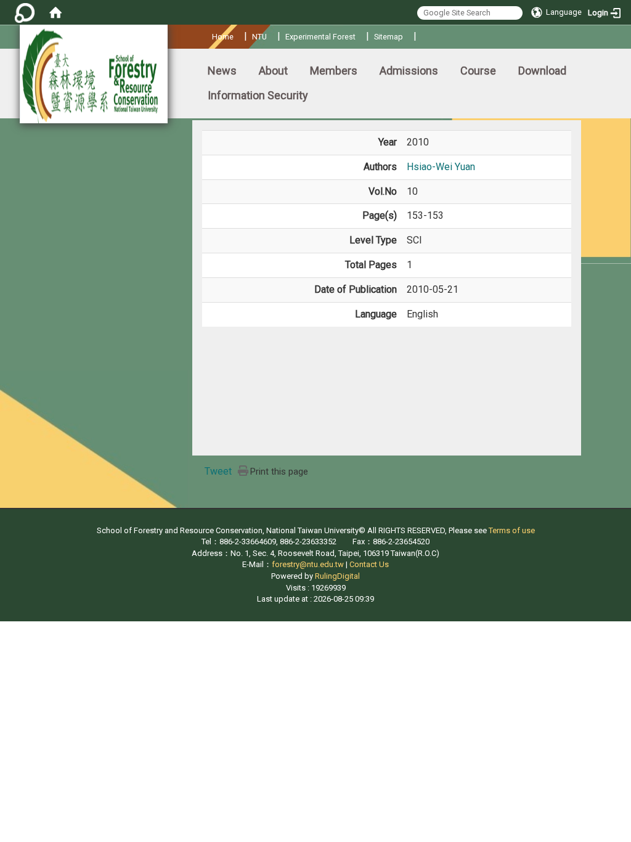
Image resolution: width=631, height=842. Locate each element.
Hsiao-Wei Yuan (441, 167)
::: (207, 34)
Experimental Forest (320, 36)
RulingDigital (337, 576)
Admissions (409, 70)
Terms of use (512, 530)
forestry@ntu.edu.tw (308, 564)
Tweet (218, 471)
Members (333, 70)
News (222, 70)
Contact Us (369, 564)
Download (542, 70)
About (273, 70)
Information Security (258, 95)
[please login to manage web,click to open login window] (24, 12)
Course (478, 70)
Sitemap (388, 36)
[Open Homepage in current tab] (55, 12)
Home (223, 36)
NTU (259, 36)
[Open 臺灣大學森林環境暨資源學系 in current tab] (94, 74)
